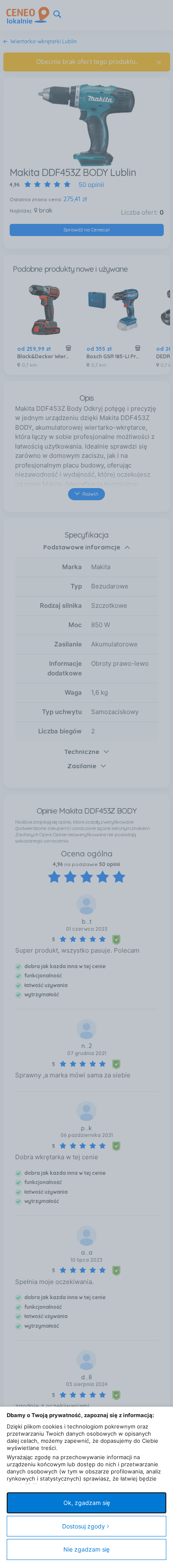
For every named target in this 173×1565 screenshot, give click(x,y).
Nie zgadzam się (86, 1549)
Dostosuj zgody (83, 1526)
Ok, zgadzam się (86, 1502)
